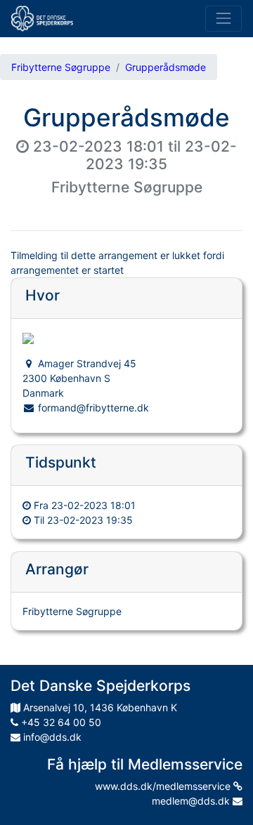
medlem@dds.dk (192, 801)
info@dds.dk (51, 737)
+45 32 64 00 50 (59, 722)
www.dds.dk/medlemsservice (164, 786)
